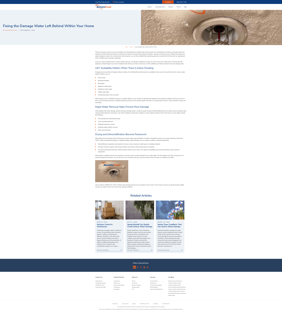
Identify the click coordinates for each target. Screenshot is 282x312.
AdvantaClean (99, 155)
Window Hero (117, 283)
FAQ (133, 289)
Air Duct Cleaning (154, 281)
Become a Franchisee (136, 285)
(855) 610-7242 (182, 2)
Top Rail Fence (117, 281)
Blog (131, 46)
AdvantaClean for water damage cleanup (118, 62)
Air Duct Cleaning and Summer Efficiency (177, 287)
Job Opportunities (135, 287)
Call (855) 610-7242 (99, 285)
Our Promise (134, 283)
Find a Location (119, 2)
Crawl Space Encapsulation (156, 285)
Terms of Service (125, 303)
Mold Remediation (154, 287)
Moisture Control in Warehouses (175, 281)
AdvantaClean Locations (100, 283)
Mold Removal (153, 283)
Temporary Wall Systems (119, 285)
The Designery (117, 287)
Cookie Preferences (166, 303)
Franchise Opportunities (102, 2)
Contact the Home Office (100, 287)
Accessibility (155, 303)
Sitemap (134, 303)
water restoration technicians (109, 150)
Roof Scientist (116, 289)
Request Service (98, 281)
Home (126, 46)
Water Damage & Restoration (156, 289)
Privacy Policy (115, 303)
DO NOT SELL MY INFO (144, 303)
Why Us (133, 281)
